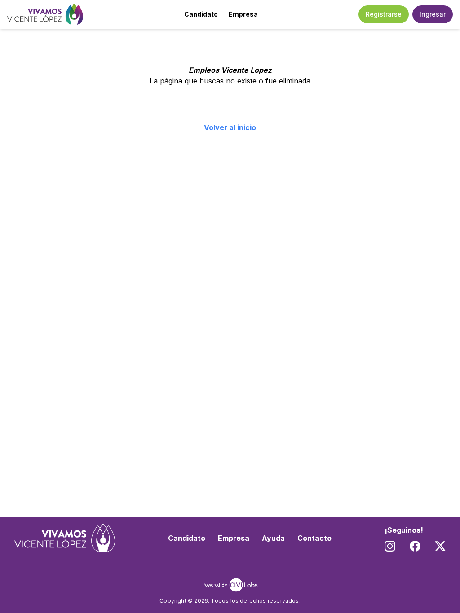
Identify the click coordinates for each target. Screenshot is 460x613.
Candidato (201, 14)
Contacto (314, 538)
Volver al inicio (230, 127)
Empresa (243, 14)
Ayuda (273, 538)
